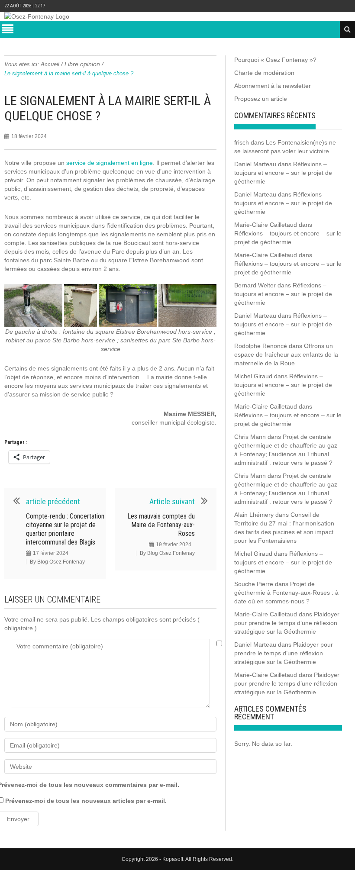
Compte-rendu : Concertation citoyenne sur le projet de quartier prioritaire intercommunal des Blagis (65, 529)
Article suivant (172, 501)
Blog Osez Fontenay (61, 562)
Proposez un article (260, 98)
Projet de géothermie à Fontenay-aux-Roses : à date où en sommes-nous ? (286, 592)
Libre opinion (82, 64)
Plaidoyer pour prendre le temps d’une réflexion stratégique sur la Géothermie (286, 623)
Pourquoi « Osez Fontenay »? (275, 59)
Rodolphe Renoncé (260, 345)
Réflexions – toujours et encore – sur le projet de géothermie (283, 173)
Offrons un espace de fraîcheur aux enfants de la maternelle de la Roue (286, 354)
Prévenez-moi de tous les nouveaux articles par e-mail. (86, 800)
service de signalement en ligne (109, 162)
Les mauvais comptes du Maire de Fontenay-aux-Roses (161, 525)
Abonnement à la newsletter (272, 85)
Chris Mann (250, 436)
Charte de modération (264, 72)
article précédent (53, 501)
